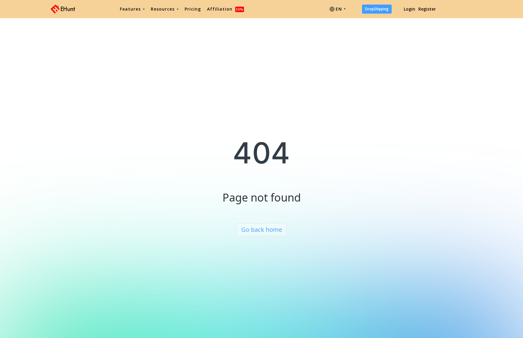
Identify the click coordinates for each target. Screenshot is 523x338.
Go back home (261, 229)
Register (427, 9)
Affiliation (225, 9)
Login (409, 9)
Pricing (193, 9)
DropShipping (377, 8)
